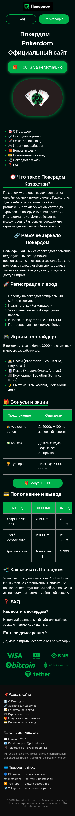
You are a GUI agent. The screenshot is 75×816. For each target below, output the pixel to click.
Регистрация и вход (27, 141)
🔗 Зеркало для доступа (20, 705)
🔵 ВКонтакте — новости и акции (25, 774)
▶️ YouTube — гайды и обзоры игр (26, 783)
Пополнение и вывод (29, 155)
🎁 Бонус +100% (38, 483)
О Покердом (22, 131)
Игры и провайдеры (28, 145)
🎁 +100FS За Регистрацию (38, 67)
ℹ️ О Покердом (14, 701)
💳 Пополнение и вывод (20, 722)
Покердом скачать (26, 160)
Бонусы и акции (24, 150)
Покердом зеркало (27, 136)
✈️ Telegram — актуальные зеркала (27, 788)
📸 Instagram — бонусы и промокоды (28, 778)
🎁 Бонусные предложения (22, 718)
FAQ (16, 165)
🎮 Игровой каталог (17, 714)
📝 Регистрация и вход (19, 709)
